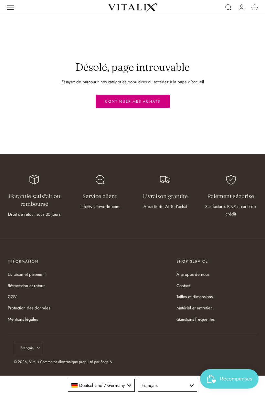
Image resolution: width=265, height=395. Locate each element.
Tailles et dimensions (194, 297)
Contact (183, 286)
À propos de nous (192, 274)
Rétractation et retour (26, 286)
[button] (10, 7)
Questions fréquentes (195, 319)
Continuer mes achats (132, 101)
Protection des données (29, 308)
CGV (12, 297)
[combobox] (101, 385)
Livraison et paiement (27, 274)
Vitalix (34, 361)
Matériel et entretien (194, 308)
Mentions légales (23, 319)
